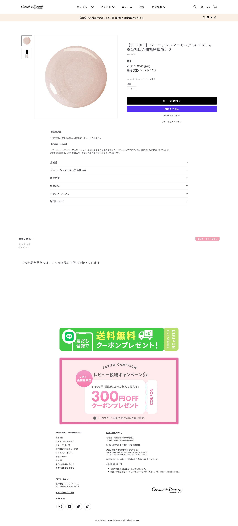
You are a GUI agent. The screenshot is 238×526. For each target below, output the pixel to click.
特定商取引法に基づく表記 (67, 449)
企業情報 (157, 6)
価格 (129, 61)
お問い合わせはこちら (65, 468)
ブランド (106, 6)
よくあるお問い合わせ (65, 464)
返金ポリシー (61, 456)
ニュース (127, 6)
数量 (129, 83)
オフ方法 (55, 178)
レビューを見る (148, 79)
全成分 (53, 162)
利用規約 (59, 460)
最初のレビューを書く (207, 238)
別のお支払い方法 (172, 115)
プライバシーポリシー (65, 452)
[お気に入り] (208, 7)
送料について (57, 201)
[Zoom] (75, 76)
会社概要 (59, 437)
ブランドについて (59, 193)
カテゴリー (84, 6)
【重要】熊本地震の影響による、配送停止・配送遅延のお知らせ (111, 17)
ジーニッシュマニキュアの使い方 (68, 170)
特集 (142, 6)
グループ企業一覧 (63, 445)
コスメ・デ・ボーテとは (66, 441)
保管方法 (55, 185)
